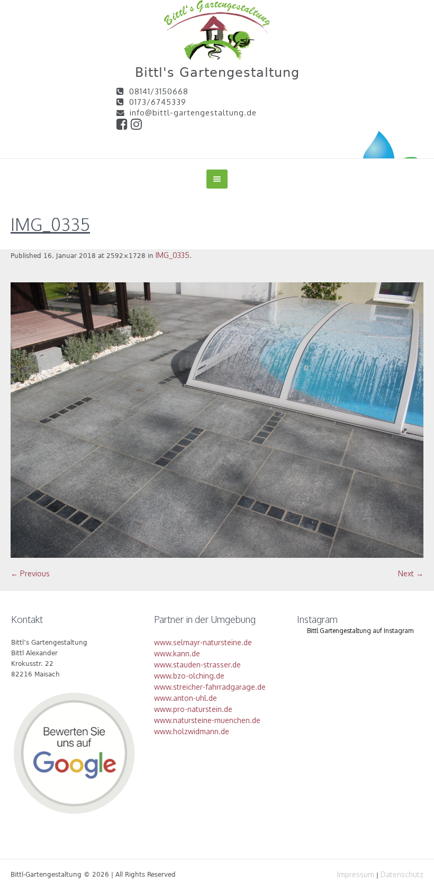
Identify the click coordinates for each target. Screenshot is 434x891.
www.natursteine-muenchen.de (207, 720)
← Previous (30, 573)
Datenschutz (402, 874)
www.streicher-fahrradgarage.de (210, 686)
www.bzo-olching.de (189, 675)
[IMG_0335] (217, 420)
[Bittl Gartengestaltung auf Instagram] (136, 125)
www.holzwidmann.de (191, 731)
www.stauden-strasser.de (197, 664)
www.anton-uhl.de (185, 697)
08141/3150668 (158, 91)
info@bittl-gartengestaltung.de (193, 112)
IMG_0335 (172, 255)
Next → (410, 573)
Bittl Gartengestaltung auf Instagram (360, 631)
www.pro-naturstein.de (193, 709)
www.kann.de (177, 653)
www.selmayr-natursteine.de (203, 642)
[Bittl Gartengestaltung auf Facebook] (123, 125)
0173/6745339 (157, 101)
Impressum (355, 874)
